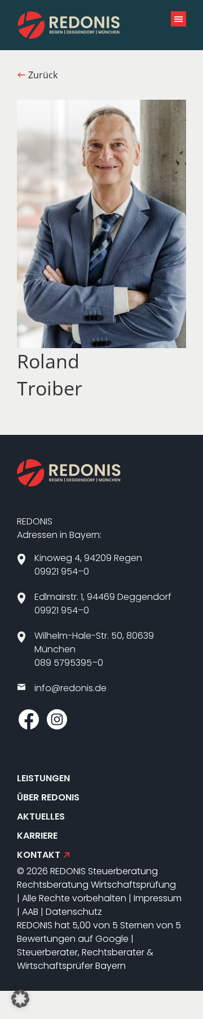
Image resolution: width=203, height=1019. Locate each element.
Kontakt (38, 854)
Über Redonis (48, 797)
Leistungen (43, 778)
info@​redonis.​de (70, 688)
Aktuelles (41, 816)
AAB (30, 911)
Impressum (158, 898)
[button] (20, 998)
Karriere (37, 835)
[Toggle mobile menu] (178, 18)
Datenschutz (74, 911)
